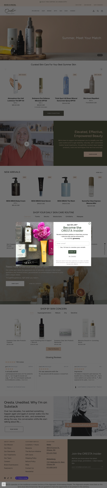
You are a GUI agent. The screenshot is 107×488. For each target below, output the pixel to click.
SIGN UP (72, 252)
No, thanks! (72, 256)
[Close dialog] (89, 223)
